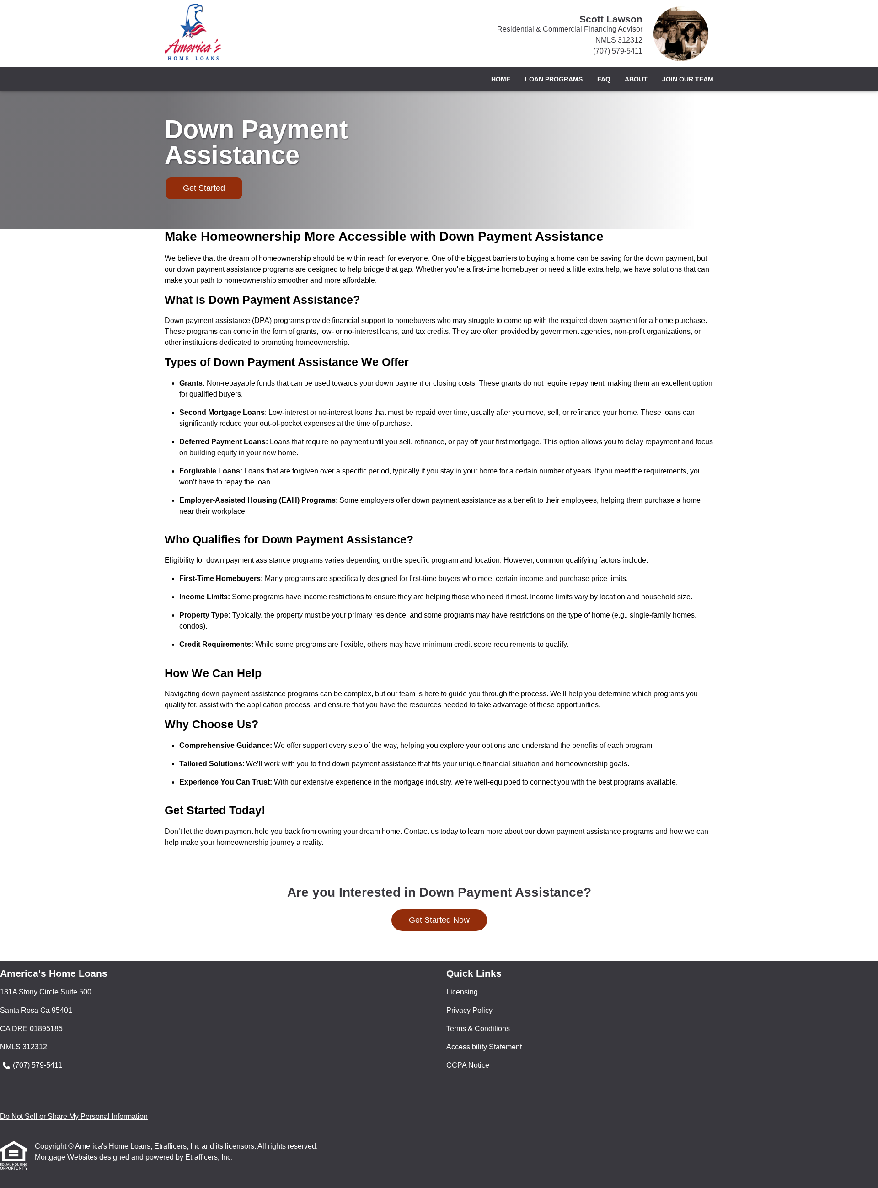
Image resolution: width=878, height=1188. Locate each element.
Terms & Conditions (478, 1028)
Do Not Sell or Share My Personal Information (74, 1116)
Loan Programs (554, 79)
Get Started (204, 188)
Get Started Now (439, 920)
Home (500, 79)
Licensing (462, 992)
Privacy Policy (469, 1010)
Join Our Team (687, 79)
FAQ (603, 79)
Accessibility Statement (484, 1047)
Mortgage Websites (67, 1157)
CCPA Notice (467, 1065)
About (636, 79)
